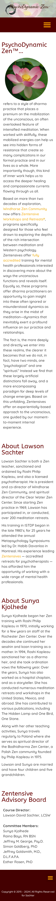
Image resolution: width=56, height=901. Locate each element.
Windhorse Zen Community (25, 209)
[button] (47, 25)
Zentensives (11, 556)
